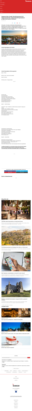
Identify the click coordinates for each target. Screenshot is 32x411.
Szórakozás (20, 372)
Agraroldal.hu (16, 407)
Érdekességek (6, 370)
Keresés (29, 357)
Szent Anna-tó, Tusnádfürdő (6, 359)
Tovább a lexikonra (16, 368)
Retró (1, 6)
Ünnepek (1, 12)
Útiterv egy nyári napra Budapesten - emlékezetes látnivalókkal (12, 319)
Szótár (16, 355)
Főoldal (16, 376)
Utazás (25, 372)
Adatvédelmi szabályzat (16, 378)
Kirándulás (14, 370)
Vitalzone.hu (16, 401)
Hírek (1, 8)
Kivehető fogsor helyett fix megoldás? (7, 347)
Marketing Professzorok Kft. (18, 396)
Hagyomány (4, 364)
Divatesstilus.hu (16, 404)
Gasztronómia (2, 4)
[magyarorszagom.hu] (28, 1)
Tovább (3, 366)
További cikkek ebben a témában (7, 305)
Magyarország (9, 372)
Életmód (1, 10)
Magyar (19, 370)
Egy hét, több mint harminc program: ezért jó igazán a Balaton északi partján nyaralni (15, 333)
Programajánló (14, 372)
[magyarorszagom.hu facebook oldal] (16, 392)
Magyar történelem (25, 370)
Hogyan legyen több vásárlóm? (16, 388)
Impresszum (16, 380)
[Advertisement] (14, 88)
